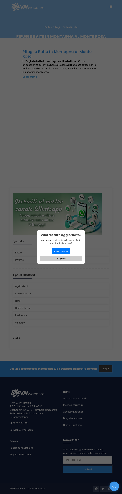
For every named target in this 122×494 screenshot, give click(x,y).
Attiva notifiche (61, 251)
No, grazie (61, 258)
